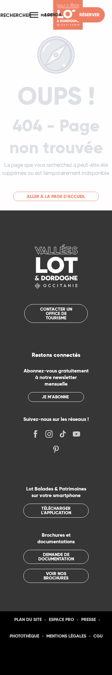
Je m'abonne (55, 397)
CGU (98, 636)
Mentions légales (66, 636)
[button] (15, 15)
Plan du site (28, 619)
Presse (88, 619)
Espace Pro (61, 619)
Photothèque (24, 636)
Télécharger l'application (56, 510)
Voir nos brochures (56, 576)
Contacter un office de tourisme (56, 313)
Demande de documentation (56, 557)
